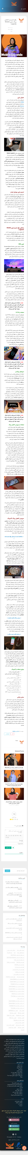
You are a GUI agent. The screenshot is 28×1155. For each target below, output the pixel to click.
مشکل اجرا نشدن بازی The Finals (17, 996)
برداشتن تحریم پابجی (11, 950)
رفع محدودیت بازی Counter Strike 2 (17, 981)
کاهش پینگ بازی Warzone (19, 1020)
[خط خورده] (12, 835)
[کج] (8, 835)
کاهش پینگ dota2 (10, 1015)
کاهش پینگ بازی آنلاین (19, 1022)
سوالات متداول (19, 1089)
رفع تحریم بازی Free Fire (19, 965)
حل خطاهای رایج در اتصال (17, 1074)
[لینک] (21, 835)
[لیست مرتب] (13, 835)
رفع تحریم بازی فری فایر (19, 967)
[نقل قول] (17, 835)
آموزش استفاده (19, 1071)
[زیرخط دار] (10, 835)
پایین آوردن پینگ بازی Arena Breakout (16, 1001)
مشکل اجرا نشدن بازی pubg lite (18, 993)
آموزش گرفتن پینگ (20, 950)
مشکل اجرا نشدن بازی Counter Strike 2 (16, 989)
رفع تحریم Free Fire (20, 962)
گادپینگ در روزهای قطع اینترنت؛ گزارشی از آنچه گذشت (14, 894)
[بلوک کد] (19, 835)
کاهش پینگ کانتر (21, 1027)
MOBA (22, 102)
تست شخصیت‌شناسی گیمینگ (16, 1095)
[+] (8, 837)
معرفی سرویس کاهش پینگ (17, 1083)
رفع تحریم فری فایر (20, 977)
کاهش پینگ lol (21, 1018)
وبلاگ (21, 1077)
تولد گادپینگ (9, 952)
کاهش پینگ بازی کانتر (20, 1025)
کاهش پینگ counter (20, 1015)
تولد (14, 952)
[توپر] (6, 835)
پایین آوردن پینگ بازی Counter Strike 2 (16, 1003)
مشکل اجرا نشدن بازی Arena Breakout (16, 986)
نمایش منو (23, 9)
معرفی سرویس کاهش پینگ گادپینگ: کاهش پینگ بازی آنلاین (14, 802)
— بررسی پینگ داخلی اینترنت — (14, 618)
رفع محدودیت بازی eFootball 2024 (17, 984)
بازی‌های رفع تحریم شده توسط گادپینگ (14, 1084)
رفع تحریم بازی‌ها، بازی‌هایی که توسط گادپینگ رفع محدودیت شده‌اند (14, 784)
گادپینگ (22, 1030)
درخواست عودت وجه (18, 1093)
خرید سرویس (19, 1066)
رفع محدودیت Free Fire (10, 977)
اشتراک (7, 734)
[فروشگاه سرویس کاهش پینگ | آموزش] (14, 3)
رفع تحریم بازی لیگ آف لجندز (18, 969)
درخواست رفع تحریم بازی (17, 1092)
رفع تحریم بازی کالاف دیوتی (19, 974)
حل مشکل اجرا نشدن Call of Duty (17, 955)
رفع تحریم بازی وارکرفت (19, 972)
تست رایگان (20, 1065)
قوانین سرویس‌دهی (18, 1101)
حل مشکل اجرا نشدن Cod (19, 960)
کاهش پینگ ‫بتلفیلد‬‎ (12, 1027)
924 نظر (17, 805)
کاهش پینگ (10, 29)
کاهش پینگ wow (12, 1018)
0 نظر (11, 31)
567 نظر (17, 787)
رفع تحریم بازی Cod (11, 962)
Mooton (22, 106)
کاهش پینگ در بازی (10, 1025)
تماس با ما (20, 1104)
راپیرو (10, 1140)
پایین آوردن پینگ (20, 998)
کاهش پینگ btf (21, 1013)
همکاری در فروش (19, 1102)
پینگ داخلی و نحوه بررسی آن (16, 1072)
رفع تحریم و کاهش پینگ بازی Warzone (14, 767)
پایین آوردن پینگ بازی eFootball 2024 (16, 1006)
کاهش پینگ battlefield (13, 1010)
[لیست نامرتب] (15, 835)
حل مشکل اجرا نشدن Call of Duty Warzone (15, 957)
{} (6, 837)
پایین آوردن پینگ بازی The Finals (17, 1008)
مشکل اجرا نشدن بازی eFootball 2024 (17, 991)
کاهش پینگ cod (13, 1013)
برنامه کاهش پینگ (20, 952)
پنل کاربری (20, 1069)
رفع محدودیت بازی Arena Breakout (17, 979)
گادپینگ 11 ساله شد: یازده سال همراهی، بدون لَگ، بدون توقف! (14, 938)
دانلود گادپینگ (19, 1068)
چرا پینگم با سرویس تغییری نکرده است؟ (14, 1075)
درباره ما (20, 1105)
